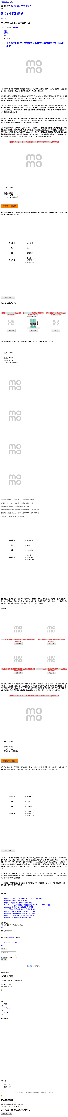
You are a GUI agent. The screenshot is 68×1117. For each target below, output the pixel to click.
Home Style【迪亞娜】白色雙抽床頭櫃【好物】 (19, 907)
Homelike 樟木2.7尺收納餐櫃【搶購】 (15, 900)
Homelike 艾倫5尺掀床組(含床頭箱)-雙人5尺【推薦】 (20, 911)
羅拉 (2, 927)
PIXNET (21, 1092)
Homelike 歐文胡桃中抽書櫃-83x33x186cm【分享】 (20, 913)
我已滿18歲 (4, 1113)
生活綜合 (15, 27)
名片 (5, 35)
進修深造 (14, 942)
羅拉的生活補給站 (12, 13)
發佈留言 (3, 959)
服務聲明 (51, 1092)
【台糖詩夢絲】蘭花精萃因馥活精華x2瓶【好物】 (19, 909)
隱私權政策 (44, 1092)
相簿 (5, 31)
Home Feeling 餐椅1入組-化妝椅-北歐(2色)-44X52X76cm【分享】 (24, 898)
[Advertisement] (34, 1048)
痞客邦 (10, 937)
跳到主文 (3, 18)
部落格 (6, 33)
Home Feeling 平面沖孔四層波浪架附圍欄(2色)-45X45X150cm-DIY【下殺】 (27, 905)
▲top (2, 945)
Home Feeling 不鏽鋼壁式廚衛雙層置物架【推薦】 (19, 915)
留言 (14, 937)
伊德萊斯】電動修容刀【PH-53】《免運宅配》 (18, 903)
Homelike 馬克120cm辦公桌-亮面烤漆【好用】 (18, 917)
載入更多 (3, 949)
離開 (10, 1113)
